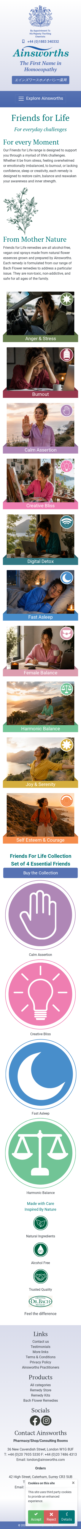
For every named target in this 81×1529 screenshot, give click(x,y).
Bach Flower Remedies (40, 1400)
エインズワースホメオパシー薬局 (41, 80)
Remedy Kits (40, 1395)
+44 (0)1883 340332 (43, 42)
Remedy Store (40, 1390)
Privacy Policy (40, 1362)
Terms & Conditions (41, 1357)
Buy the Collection (40, 872)
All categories (40, 1385)
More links (40, 1352)
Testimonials (40, 1347)
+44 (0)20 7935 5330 (24, 1454)
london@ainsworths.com (46, 1460)
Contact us (40, 1342)
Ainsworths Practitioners (40, 1367)
